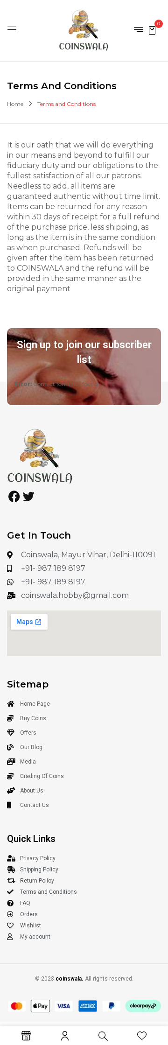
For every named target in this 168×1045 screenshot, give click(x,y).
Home (15, 103)
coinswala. (70, 978)
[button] (152, 29)
